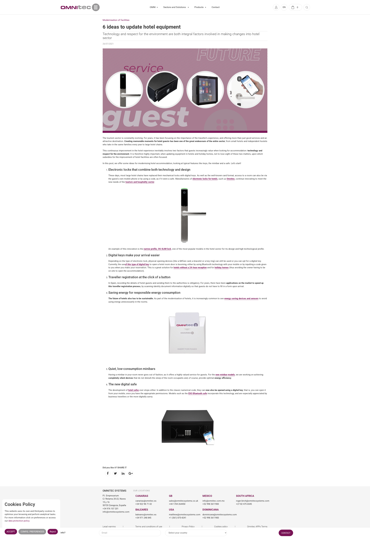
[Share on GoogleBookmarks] (130, 473)
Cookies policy (221, 526)
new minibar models (225, 374)
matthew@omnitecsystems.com (183, 514)
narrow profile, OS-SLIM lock (157, 249)
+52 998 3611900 (210, 504)
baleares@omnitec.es (145, 514)
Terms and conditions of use (148, 526)
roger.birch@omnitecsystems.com (250, 501)
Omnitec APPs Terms (257, 526)
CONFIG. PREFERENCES (32, 531)
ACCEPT (11, 531)
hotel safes (133, 390)
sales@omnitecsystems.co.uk (183, 501)
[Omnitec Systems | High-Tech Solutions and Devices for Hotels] (80, 7)
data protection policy (18, 520)
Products (199, 7)
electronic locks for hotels (205, 178)
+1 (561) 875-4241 (177, 517)
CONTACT (285, 533)
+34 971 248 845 (143, 517)
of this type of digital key (137, 264)
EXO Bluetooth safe (197, 393)
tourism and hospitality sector (139, 182)
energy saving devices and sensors (241, 298)
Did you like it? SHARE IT (115, 467)
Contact (216, 7)
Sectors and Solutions (174, 7)
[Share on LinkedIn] (122, 473)
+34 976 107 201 (110, 508)
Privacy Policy (188, 526)
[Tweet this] (115, 473)
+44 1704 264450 (177, 504)
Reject (53, 531)
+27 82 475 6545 (244, 504)
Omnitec (231, 178)
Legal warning (109, 526)
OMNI (153, 7)
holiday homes (222, 267)
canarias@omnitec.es (145, 501)
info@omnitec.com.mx (213, 501)
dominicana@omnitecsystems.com (217, 514)
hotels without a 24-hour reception (190, 267)
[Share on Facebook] (107, 473)
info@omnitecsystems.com (114, 512)
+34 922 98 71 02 (143, 504)
